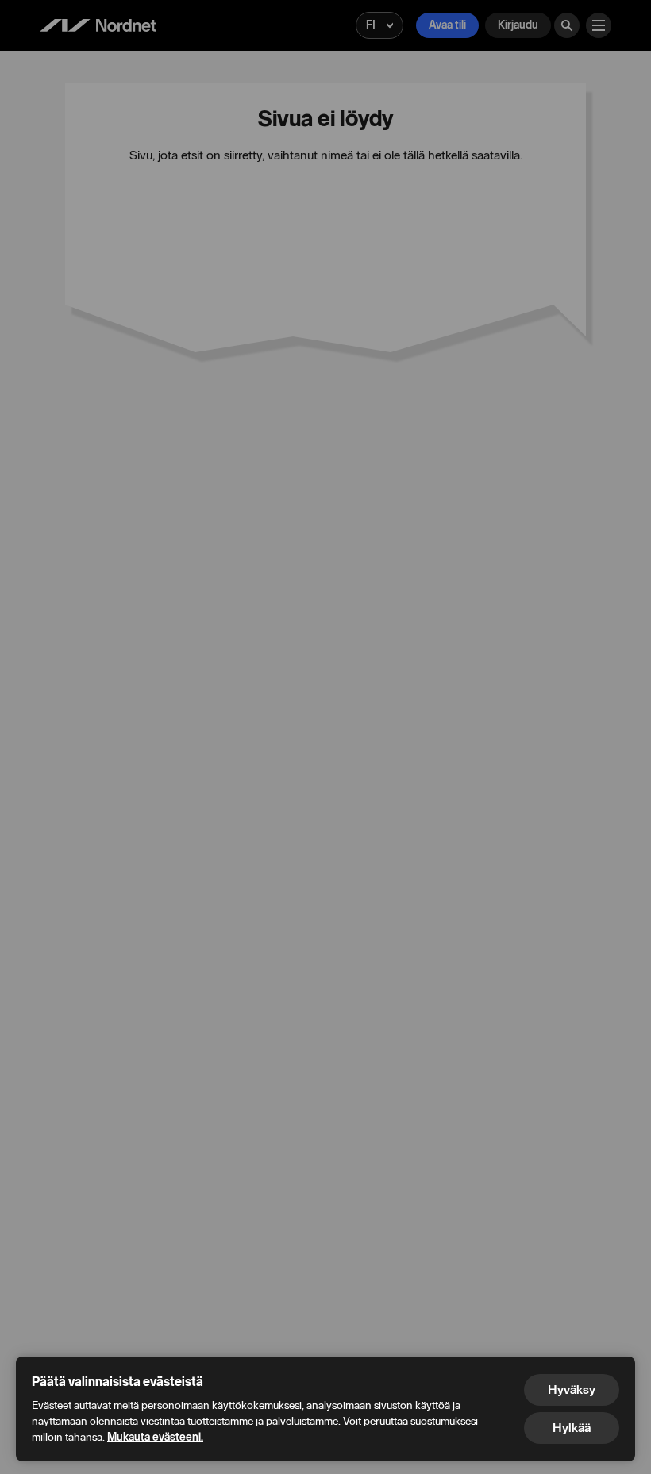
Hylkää (572, 1427)
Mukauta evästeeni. (155, 1437)
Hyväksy (571, 1389)
